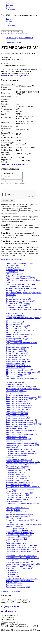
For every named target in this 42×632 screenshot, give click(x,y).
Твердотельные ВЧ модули (18, 537)
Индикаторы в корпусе (16, 382)
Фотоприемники (13, 572)
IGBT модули (13, 268)
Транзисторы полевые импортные (21, 556)
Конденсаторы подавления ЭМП (20, 405)
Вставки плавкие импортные (18, 299)
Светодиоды (13, 510)
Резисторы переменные (17, 474)
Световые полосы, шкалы (17, 508)
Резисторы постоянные (17, 478)
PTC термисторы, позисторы (19, 286)
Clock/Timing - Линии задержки (20, 263)
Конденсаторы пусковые (17, 412)
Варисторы (12, 297)
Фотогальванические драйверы (19, 568)
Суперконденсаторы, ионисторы (20, 533)
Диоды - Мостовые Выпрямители (21, 343)
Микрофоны (12, 447)
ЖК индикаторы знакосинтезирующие (23, 372)
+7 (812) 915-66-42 (10, 606)
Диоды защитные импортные (19, 347)
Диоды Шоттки (13, 357)
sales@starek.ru (22, 34)
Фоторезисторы (13, 574)
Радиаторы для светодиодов (17, 466)
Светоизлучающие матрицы (18, 516)
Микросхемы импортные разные (21, 443)
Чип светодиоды (14, 585)
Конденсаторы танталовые (18, 418)
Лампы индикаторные (16, 428)
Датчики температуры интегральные (22, 330)
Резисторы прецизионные (18, 480)
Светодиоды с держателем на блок (21, 514)
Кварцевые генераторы (16, 391)
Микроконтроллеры (13, 42)
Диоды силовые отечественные (20, 355)
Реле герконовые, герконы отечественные (23, 487)
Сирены (10, 522)
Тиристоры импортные (16, 543)
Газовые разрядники (15, 316)
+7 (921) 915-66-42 (8, 34)
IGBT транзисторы (15, 270)
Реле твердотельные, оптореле (19, 493)
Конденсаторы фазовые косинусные (21, 420)
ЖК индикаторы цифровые (18, 374)
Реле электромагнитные (17, 495)
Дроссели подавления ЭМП (18, 366)
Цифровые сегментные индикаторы (22, 579)
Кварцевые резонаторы (16, 393)
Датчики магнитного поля (18, 326)
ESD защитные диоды (16, 265)
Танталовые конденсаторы (19, 535)
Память (11, 458)
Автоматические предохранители (21, 288)
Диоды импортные (15, 349)
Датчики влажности (15, 322)
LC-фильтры (12, 272)
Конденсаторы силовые (17, 414)
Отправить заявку (8, 200)
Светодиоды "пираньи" (16, 512)
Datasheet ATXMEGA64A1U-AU (14, 164)
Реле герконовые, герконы (18, 485)
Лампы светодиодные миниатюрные (21, 435)
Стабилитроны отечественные (19, 531)
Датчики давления (15, 324)
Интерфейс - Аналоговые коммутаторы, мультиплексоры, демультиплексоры (23, 388)
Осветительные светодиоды (18, 455)
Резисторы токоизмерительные (19, 483)
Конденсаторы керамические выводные (23, 397)
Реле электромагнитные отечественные (23, 497)
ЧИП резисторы (14, 583)
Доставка (9, 5)
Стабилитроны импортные (18, 528)
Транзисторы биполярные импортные (23, 549)
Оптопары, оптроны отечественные (21, 453)
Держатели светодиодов (16, 336)
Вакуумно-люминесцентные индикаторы (23, 293)
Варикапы (11, 295)
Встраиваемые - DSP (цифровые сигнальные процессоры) (18, 304)
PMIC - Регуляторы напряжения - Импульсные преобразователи (20, 277)
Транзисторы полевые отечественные (22, 558)
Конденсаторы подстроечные (18, 407)
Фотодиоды (11, 570)
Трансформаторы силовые (18, 560)
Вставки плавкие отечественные (20, 301)
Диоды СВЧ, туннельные (17, 353)
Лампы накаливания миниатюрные (21, 430)
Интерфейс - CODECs (16, 384)
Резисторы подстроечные (18, 476)
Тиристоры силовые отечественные (21, 547)
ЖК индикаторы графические (19, 370)
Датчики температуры (16, 328)
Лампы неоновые (13, 432)
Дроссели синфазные (15, 368)
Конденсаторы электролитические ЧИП (23, 424)
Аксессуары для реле (16, 291)
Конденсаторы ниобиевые (17, 401)
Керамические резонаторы (17, 395)
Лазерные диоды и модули (17, 426)
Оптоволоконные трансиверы (19, 449)
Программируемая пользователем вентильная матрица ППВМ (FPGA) (23, 461)
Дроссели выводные (15, 364)
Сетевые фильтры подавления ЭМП (22, 520)
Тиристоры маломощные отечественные (23, 545)
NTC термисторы (14, 274)
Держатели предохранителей (19, 334)
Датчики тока (12, 332)
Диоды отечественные (16, 351)
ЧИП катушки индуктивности (20, 581)
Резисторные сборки (15, 468)
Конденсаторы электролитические (21, 422)
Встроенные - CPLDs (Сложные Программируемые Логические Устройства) (23, 309)
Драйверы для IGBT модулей (18, 362)
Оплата (8, 7)
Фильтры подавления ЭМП (18, 566)
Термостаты (12, 541)
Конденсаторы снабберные (17, 416)
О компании (10, 9)
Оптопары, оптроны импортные (20, 451)
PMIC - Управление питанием (20, 284)
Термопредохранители (16, 539)
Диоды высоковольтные (16, 345)
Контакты (9, 3)
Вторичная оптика (15, 313)
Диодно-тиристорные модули (19, 339)
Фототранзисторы (14, 576)
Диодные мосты (14, 341)
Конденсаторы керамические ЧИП (21, 399)
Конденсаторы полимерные (18, 410)
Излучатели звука (14, 376)
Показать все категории (10, 591)
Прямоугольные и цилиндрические (21, 464)
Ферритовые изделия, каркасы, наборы (23, 564)
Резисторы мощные (15, 472)
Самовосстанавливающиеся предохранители (17, 500)
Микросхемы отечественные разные (22, 445)
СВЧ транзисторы (14, 518)
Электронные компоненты (11, 259)
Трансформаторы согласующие (19, 562)
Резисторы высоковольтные (18, 470)
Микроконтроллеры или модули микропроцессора (18, 440)
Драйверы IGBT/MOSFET (18, 359)
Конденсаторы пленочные (18, 403)
